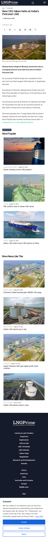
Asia (3, 8)
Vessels (6, 203)
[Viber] (35, 29)
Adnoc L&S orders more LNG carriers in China (21, 243)
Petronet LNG (7, 130)
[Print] (30, 29)
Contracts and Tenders (10, 167)
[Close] (45, 499)
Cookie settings (24, 528)
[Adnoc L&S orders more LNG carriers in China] (24, 224)
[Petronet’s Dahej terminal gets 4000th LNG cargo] (24, 274)
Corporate (10, 8)
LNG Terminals (7, 289)
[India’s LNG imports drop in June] (24, 386)
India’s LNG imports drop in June (16, 405)
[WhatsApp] (15, 29)
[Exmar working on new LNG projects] (24, 151)
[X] (9, 29)
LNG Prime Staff (9, 18)
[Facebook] (4, 29)
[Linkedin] (20, 29)
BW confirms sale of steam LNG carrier (19, 206)
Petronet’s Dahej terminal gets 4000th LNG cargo (22, 292)
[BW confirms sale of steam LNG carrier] (24, 187)
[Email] (25, 29)
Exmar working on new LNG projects (18, 170)
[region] (24, 518)
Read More (39, 516)
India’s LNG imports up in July (14, 329)
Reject (24, 534)
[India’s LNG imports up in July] (24, 310)
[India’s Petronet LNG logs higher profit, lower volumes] (24, 347)
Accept (24, 522)
